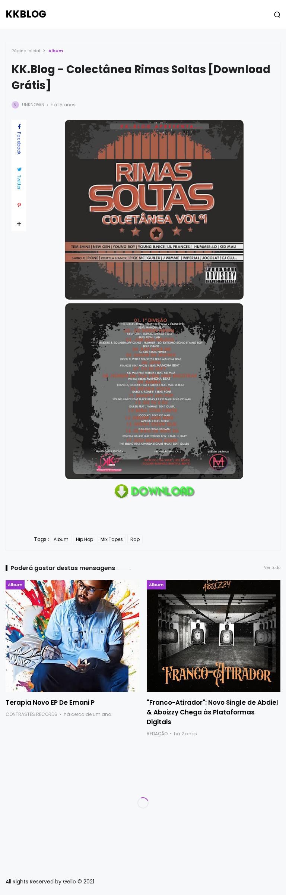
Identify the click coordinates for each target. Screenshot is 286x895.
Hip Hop (84, 539)
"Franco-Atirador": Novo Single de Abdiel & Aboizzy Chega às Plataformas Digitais (212, 712)
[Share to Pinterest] (19, 205)
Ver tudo (272, 567)
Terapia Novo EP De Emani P (50, 702)
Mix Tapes (112, 539)
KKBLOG (26, 14)
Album (55, 51)
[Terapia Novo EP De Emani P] (72, 636)
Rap (135, 539)
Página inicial (26, 51)
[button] (277, 14)
